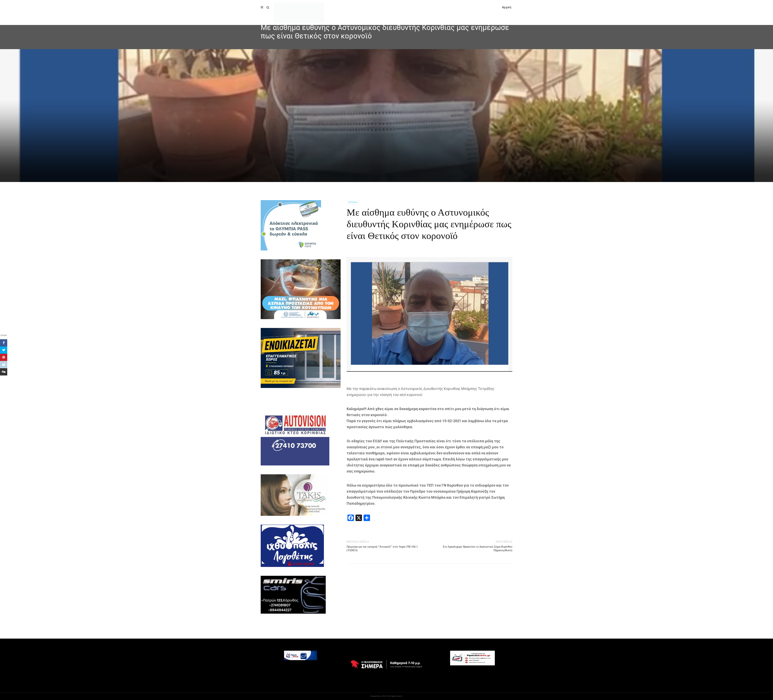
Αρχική (506, 7)
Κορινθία (353, 202)
